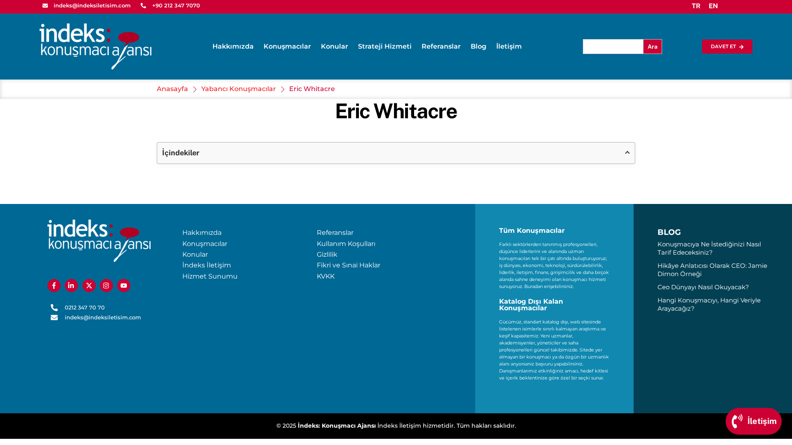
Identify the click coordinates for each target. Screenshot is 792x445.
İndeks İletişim (206, 265)
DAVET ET (723, 46)
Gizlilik (327, 254)
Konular (334, 46)
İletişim (509, 46)
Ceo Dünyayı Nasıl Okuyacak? (703, 287)
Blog (478, 46)
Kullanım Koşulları (346, 244)
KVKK (326, 276)
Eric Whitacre (396, 111)
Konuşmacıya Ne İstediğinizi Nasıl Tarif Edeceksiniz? (709, 248)
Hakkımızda (233, 46)
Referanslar (441, 46)
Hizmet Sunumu (210, 276)
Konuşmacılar (287, 46)
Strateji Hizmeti (385, 46)
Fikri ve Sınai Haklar (348, 265)
